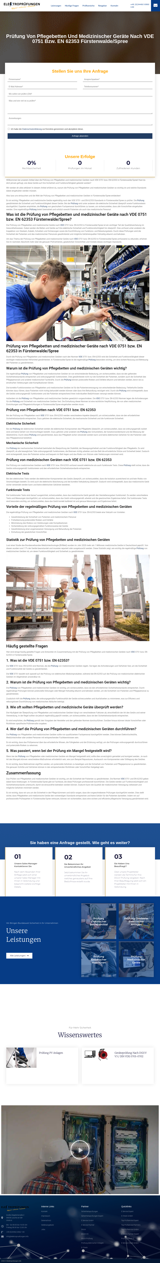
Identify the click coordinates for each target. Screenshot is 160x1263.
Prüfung (140, 200)
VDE (62, 225)
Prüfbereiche (88, 5)
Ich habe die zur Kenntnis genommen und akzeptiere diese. (47, 129)
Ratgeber (102, 5)
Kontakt (114, 5)
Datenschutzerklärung (32, 129)
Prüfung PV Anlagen (51, 1052)
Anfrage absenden (80, 136)
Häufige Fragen (72, 5)
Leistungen (56, 5)
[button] (80, 1150)
